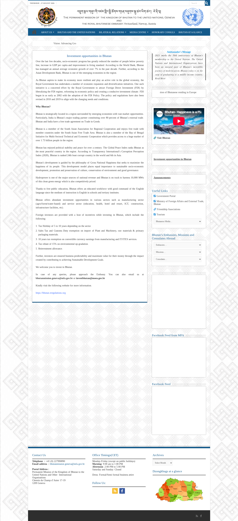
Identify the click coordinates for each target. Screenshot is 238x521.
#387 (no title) (34, 32)
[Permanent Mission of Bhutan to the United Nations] (119, 17)
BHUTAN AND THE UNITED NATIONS (76, 32)
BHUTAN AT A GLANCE (190, 32)
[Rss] (115, 491)
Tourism (161, 214)
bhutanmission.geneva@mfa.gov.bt (54, 278)
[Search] (207, 3)
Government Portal (166, 196)
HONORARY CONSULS (163, 32)
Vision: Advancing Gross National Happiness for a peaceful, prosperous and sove (93, 43)
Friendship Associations (168, 209)
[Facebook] (122, 491)
